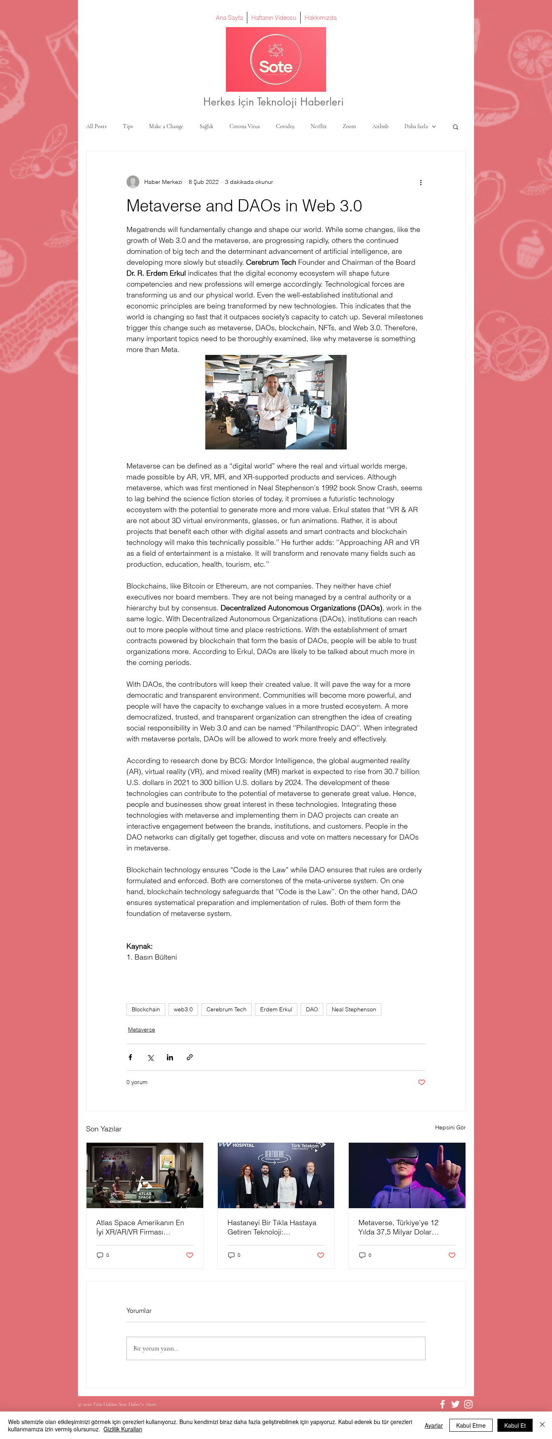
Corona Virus (245, 126)
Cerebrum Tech (226, 1009)
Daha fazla (416, 126)
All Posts (96, 126)
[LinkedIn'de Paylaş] (170, 1057)
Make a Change (166, 126)
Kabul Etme (471, 1425)
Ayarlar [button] (434, 1425)
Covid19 (285, 126)
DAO (312, 1009)
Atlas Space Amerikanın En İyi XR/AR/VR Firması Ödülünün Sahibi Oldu (140, 1227)
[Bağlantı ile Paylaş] (190, 1057)
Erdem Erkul (276, 1009)
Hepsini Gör (450, 1127)
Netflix (319, 126)
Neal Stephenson (354, 1009)
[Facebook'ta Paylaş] (130, 1057)
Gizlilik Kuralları (122, 1429)
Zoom (349, 126)
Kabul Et (515, 1425)
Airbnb (380, 126)
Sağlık (206, 126)
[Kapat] (542, 1425)
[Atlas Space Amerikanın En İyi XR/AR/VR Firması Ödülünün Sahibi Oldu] (144, 1175)
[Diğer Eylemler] (421, 182)
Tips (128, 126)
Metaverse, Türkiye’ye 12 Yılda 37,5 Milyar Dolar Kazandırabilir (398, 1227)
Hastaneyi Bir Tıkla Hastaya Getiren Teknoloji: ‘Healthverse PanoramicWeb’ (274, 1227)
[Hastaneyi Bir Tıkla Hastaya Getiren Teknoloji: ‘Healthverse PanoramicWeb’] (276, 1175)
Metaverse (141, 1029)
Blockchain (146, 1009)
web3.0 (183, 1009)
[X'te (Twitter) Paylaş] (150, 1057)
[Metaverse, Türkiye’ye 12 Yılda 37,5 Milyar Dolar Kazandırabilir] (407, 1175)
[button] (455, 126)
